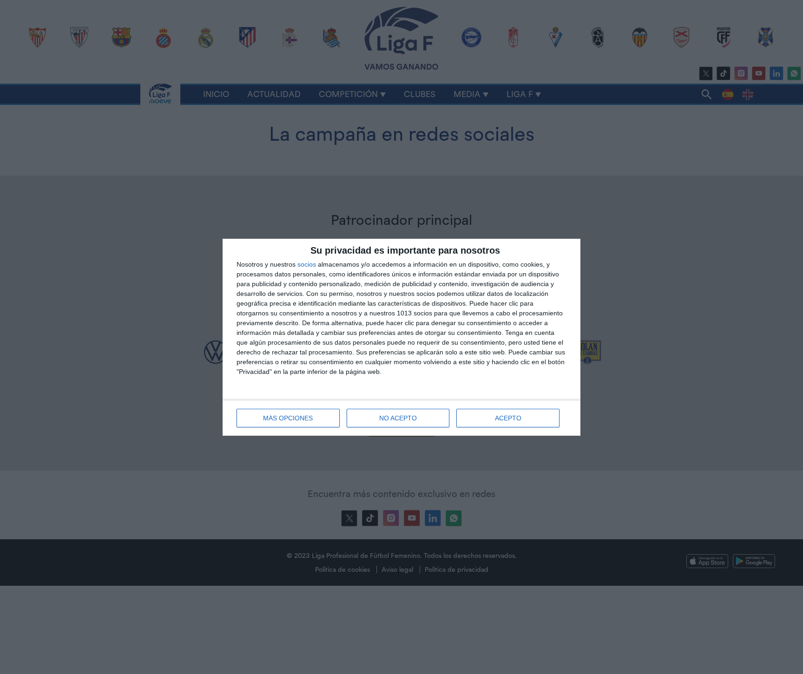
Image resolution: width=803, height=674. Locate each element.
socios (306, 264)
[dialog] (401, 337)
